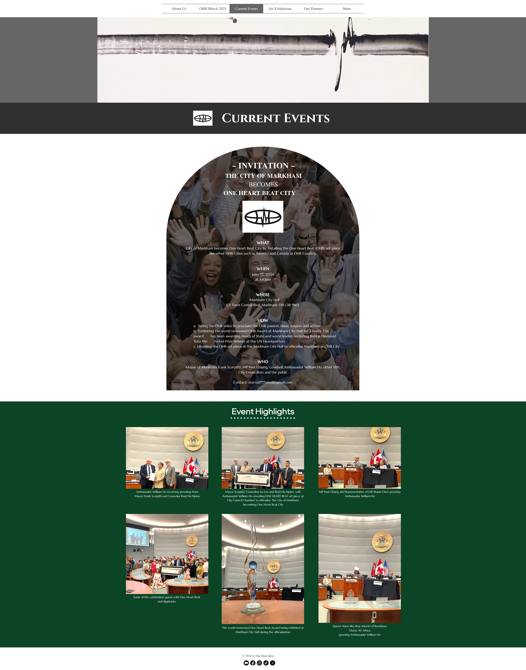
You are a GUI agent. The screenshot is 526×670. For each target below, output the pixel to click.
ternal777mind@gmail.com (271, 382)
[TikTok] (266, 662)
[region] (262, 271)
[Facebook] (252, 662)
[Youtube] (246, 662)
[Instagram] (259, 662)
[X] (272, 662)
